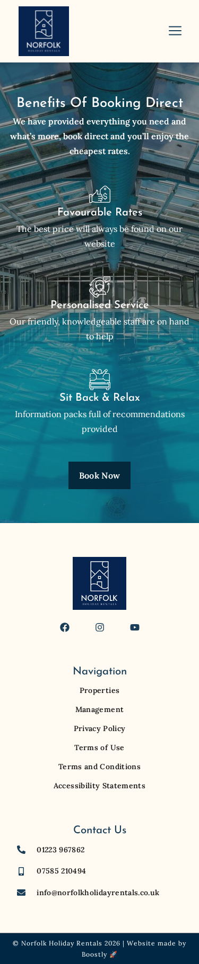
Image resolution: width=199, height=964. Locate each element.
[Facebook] (65, 627)
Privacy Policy (100, 728)
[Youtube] (135, 627)
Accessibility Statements (99, 785)
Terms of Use (99, 747)
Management (99, 709)
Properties (100, 690)
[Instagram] (100, 627)
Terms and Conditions (99, 766)
